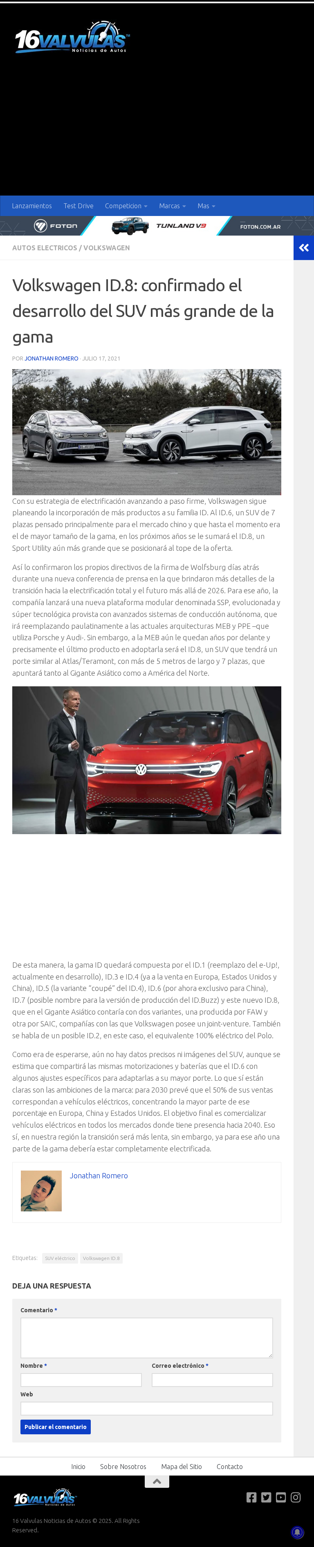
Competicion (123, 205)
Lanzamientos (32, 205)
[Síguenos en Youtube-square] (281, 1497)
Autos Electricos (44, 248)
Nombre (33, 1365)
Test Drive (78, 205)
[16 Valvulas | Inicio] (73, 38)
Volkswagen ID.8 (101, 1258)
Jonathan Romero (51, 358)
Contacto (230, 1466)
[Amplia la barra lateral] (304, 248)
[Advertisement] (157, 134)
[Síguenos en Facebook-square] (252, 1497)
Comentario (38, 1310)
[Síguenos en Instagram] (296, 1497)
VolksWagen (106, 248)
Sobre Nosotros (123, 1466)
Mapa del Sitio (181, 1466)
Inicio (78, 1466)
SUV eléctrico (60, 1258)
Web (26, 1394)
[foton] (157, 226)
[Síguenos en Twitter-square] (266, 1497)
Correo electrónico (180, 1365)
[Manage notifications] (297, 1532)
